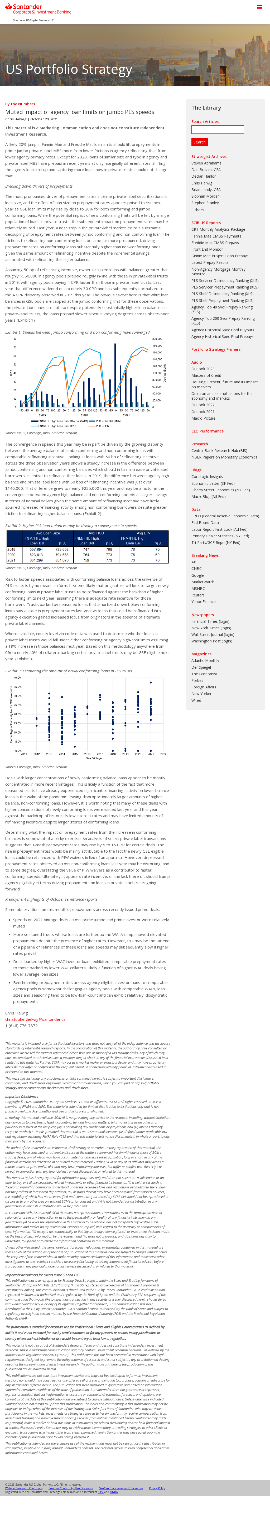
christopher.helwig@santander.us (35, 1019)
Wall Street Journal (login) (212, 634)
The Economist (204, 673)
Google (197, 575)
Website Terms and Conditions (23, 1488)
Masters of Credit (206, 375)
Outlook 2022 (203, 404)
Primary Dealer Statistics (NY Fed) (220, 535)
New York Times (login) (211, 627)
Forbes (197, 680)
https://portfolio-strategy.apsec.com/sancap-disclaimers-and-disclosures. (82, 1085)
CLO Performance (207, 431)
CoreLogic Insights (207, 476)
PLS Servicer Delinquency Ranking (220, 280)
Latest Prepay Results (210, 262)
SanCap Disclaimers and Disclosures (121, 1488)
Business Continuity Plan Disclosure (71, 1488)
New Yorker (201, 693)
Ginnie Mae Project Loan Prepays (220, 255)
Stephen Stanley (205, 202)
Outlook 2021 (203, 411)
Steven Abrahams (206, 163)
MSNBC (198, 588)
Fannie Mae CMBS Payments (216, 236)
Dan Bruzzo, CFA (206, 169)
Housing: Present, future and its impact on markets (224, 384)
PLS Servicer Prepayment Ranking (220, 287)
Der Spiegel (201, 667)
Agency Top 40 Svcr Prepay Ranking (222, 307)
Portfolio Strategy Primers (215, 349)
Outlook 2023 (203, 368)
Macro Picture (203, 418)
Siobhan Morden (205, 196)
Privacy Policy (157, 1488)
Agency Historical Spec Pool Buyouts (222, 329)
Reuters (198, 594)
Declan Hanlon (203, 176)
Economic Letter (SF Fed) (213, 483)
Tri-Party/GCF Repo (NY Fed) (215, 542)
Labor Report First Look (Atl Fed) (219, 529)
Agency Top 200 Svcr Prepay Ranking (223, 318)
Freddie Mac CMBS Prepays (215, 242)
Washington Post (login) (211, 640)
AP (193, 561)
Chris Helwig (16, 119)
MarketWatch (202, 581)
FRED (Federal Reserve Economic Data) (225, 515)
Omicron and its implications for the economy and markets (222, 396)
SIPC (101, 1492)
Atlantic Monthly (205, 660)
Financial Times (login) (210, 621)
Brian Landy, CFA (206, 189)
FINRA (114, 1492)
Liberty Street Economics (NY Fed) (220, 489)
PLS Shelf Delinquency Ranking (217, 293)
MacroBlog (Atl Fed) (208, 496)
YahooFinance (203, 601)
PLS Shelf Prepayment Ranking (217, 300)
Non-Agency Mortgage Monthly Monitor (218, 271)
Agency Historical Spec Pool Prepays (222, 336)
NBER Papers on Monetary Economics (224, 457)
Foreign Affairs (203, 686)
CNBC (196, 568)
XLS (254, 280)
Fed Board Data (205, 522)
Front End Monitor (207, 249)
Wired (196, 700)
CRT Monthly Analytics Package (218, 229)
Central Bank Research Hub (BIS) (219, 450)
